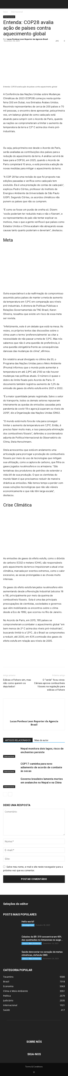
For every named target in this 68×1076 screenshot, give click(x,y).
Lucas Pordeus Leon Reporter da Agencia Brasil (27, 39)
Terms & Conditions (34, 1066)
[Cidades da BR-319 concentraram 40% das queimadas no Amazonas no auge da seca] (11, 940)
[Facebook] (6, 46)
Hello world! (28, 921)
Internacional (17, 11)
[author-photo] (34, 717)
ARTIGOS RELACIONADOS (18, 740)
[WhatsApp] (28, 46)
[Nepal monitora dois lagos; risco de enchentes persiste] (11, 752)
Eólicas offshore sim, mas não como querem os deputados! (17, 683)
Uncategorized (28, 925)
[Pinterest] (21, 46)
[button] (5, 4)
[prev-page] (5, 794)
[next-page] (10, 794)
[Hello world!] (11, 925)
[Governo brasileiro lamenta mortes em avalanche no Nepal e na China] (11, 782)
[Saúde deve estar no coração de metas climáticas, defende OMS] (11, 955)
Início (5, 11)
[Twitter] (13, 46)
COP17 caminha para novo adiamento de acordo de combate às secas (41, 767)
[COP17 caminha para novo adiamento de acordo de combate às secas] (11, 767)
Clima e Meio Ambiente (31, 943)
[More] (35, 46)
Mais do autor (41, 740)
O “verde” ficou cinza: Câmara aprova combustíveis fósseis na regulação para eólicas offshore (49, 684)
